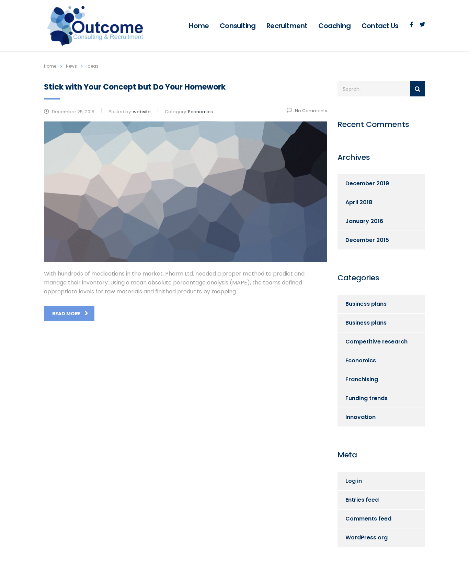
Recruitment (286, 26)
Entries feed (362, 500)
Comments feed (368, 519)
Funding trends (366, 398)
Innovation (360, 417)
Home (199, 26)
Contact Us (380, 26)
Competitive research (376, 342)
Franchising (361, 379)
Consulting (237, 26)
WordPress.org (366, 537)
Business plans (366, 304)
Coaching (334, 26)
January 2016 (364, 221)
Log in (353, 481)
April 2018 (358, 202)
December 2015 (367, 240)
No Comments (311, 110)
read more (66, 313)
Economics (360, 360)
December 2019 (367, 183)
